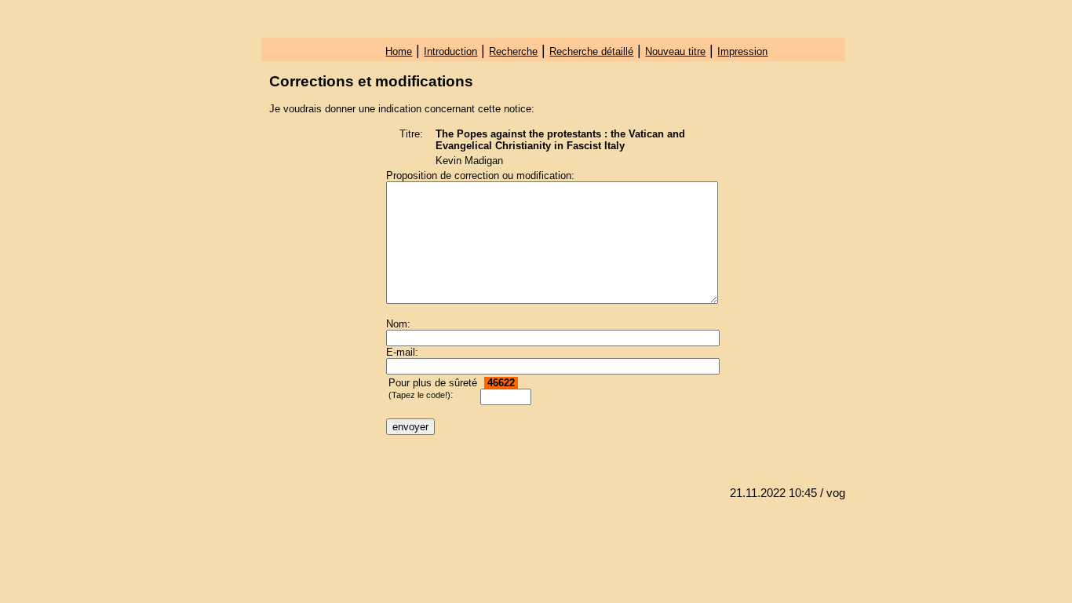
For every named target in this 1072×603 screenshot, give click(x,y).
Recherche (513, 51)
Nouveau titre (675, 51)
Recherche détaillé (591, 51)
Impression (742, 51)
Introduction (450, 51)
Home (398, 51)
